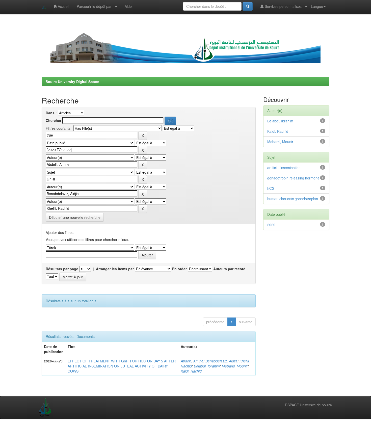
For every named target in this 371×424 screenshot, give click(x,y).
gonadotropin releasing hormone (293, 177)
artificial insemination (284, 167)
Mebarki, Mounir (235, 365)
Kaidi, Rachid (191, 371)
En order (179, 268)
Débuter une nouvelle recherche (74, 217)
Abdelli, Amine (192, 360)
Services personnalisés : (284, 6)
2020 (271, 224)
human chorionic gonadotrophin (292, 198)
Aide (128, 6)
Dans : (51, 112)
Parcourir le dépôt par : (96, 6)
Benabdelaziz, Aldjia (221, 360)
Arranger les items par (115, 268)
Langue (317, 6)
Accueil (63, 6)
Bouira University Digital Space (72, 81)
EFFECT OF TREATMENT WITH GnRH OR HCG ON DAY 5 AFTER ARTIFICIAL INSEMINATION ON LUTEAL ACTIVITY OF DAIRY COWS (122, 366)
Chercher (53, 120)
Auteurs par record (229, 268)
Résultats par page (62, 268)
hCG (271, 188)
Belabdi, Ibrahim (207, 365)
